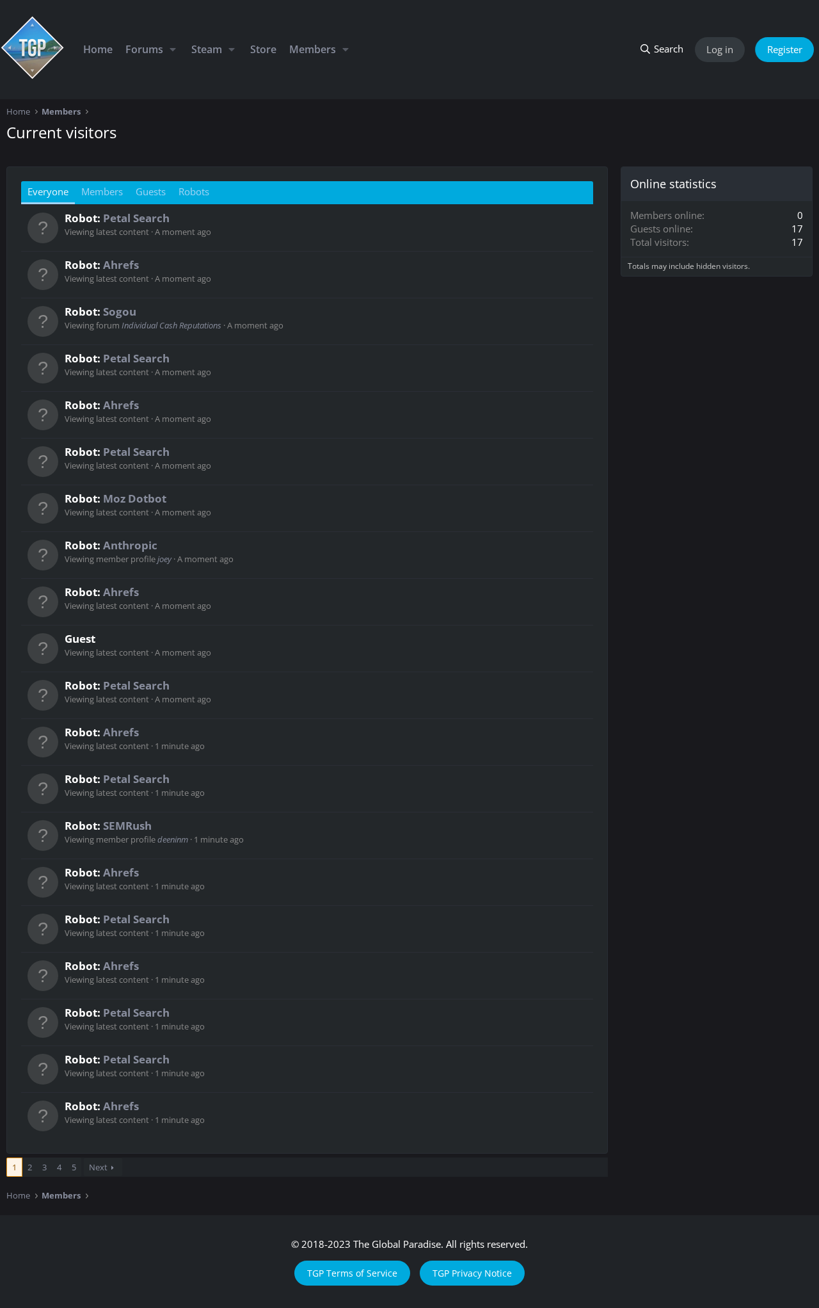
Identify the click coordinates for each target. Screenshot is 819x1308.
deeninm (172, 839)
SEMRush (127, 825)
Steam (206, 49)
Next (98, 1167)
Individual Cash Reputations (171, 325)
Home (98, 49)
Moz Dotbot (134, 498)
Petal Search (136, 218)
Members (312, 49)
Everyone (48, 191)
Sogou (119, 311)
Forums (144, 49)
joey (164, 559)
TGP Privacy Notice (472, 1273)
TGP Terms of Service (352, 1273)
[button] (172, 49)
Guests (151, 191)
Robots (194, 191)
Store (263, 49)
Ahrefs (121, 264)
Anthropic (130, 545)
